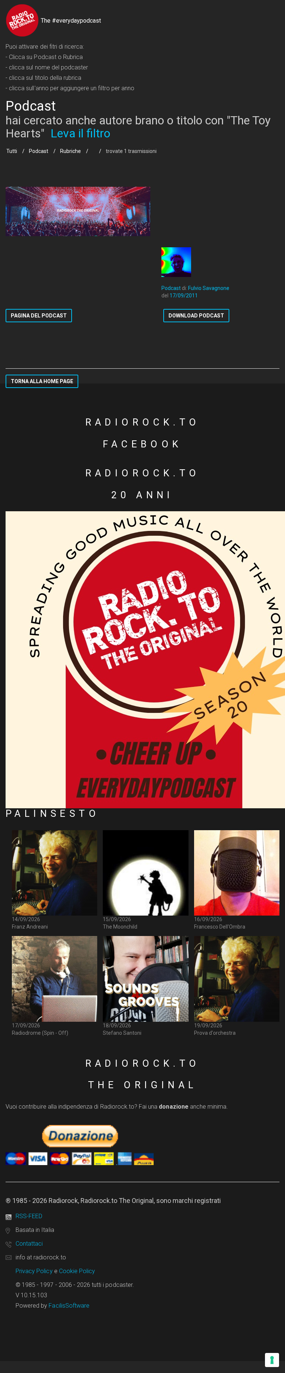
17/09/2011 (184, 296)
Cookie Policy (77, 1271)
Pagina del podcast (39, 316)
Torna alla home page (42, 381)
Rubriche (70, 151)
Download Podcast (196, 316)
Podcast (38, 151)
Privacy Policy (34, 1271)
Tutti (11, 151)
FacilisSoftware (69, 1305)
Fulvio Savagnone (208, 288)
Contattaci (29, 1243)
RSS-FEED (29, 1216)
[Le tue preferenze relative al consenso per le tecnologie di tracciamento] (272, 1360)
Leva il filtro (80, 133)
